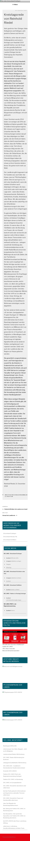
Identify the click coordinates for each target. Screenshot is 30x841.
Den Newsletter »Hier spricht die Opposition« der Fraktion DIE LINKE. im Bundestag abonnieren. (14, 816)
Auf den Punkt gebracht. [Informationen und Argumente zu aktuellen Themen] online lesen (14, 793)
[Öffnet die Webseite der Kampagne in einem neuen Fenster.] (15, 699)
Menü (16, 4)
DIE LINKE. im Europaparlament (12, 782)
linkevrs (13, 610)
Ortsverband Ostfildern (9, 539)
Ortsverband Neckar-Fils (10, 536)
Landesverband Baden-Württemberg (13, 754)
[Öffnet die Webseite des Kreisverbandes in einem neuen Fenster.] (15, 636)
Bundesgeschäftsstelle (10, 746)
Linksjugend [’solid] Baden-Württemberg (14, 762)
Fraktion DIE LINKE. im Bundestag (13, 779)
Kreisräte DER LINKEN (10, 771)
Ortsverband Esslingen (9, 533)
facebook (8, 581)
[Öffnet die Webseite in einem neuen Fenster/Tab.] (15, 672)
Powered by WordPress (9, 837)
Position (10, 496)
